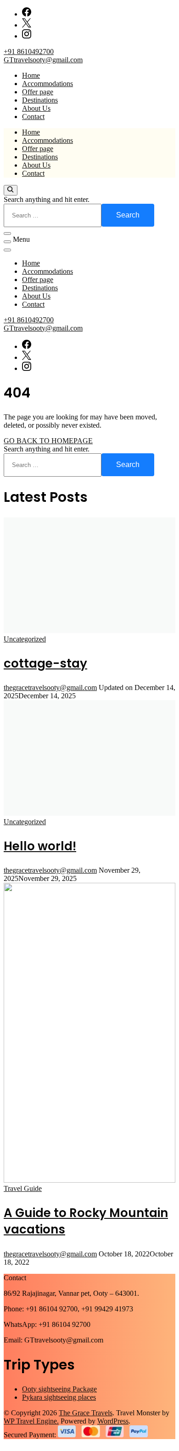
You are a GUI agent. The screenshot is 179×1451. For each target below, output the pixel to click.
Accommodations (47, 83)
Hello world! (40, 846)
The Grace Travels (85, 1413)
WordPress (113, 1421)
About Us (36, 108)
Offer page (37, 92)
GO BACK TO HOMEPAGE (48, 441)
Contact (33, 116)
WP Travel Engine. (31, 1421)
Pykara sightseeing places (59, 1397)
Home (31, 75)
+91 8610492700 (29, 51)
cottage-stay (45, 663)
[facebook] (26, 14)
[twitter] (26, 25)
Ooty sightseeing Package (59, 1389)
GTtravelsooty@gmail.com (43, 60)
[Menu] (7, 241)
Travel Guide (23, 1188)
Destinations (40, 100)
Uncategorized (25, 639)
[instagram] (26, 36)
